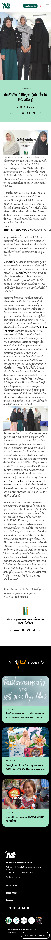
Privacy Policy (10, 932)
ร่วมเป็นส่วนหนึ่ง (30, 6)
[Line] (22, 113)
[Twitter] (33, 113)
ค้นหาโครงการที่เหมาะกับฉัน (35, 935)
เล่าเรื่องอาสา (27, 88)
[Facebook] (28, 113)
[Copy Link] (39, 113)
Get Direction (11, 877)
